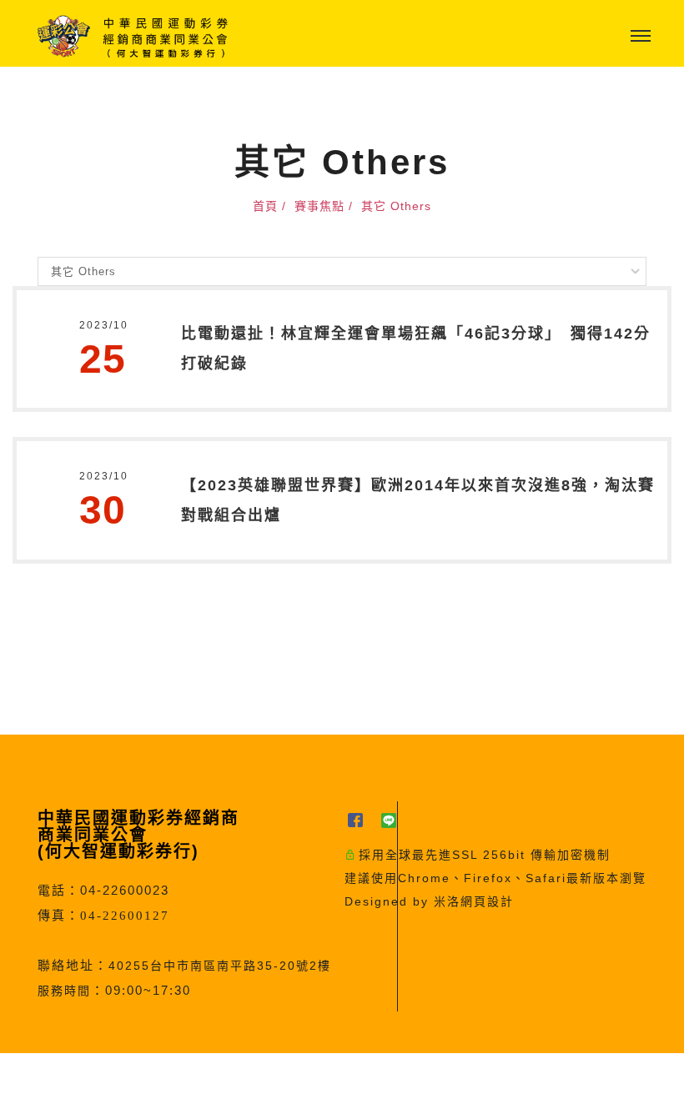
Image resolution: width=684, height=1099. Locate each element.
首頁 (265, 206)
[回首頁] (133, 36)
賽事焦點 (319, 206)
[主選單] (640, 36)
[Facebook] (361, 820)
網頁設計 (487, 901)
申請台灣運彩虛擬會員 (299, 1076)
